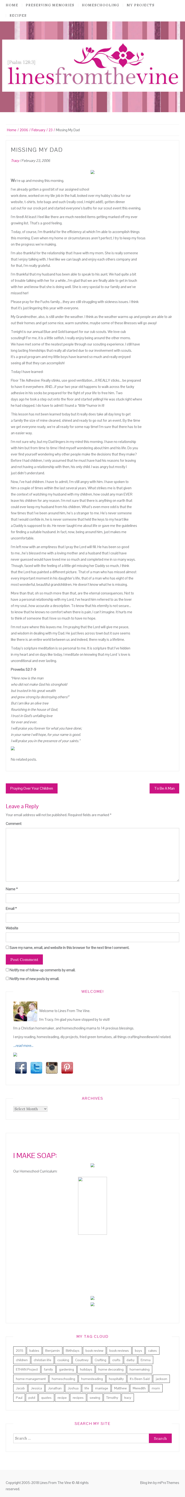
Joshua (73, 1388)
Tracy (15, 160)
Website (12, 928)
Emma (146, 1360)
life (87, 1388)
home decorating (111, 1369)
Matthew (120, 1388)
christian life (42, 1360)
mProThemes (168, 1482)
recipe (62, 1397)
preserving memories (50, 5)
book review (94, 1350)
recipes (18, 15)
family (48, 1369)
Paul (19, 1397)
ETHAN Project (27, 1369)
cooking (63, 1360)
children (22, 1360)
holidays (86, 1369)
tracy (127, 1397)
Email (11, 908)
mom (156, 1388)
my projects (141, 5)
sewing (95, 1397)
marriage (101, 1388)
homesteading (92, 1379)
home (12, 5)
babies (34, 1350)
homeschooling (100, 5)
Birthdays (72, 1350)
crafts (116, 1360)
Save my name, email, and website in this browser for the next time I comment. (69, 947)
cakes (152, 1350)
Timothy (112, 1397)
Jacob (20, 1388)
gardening (66, 1369)
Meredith (139, 1388)
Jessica (36, 1388)
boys (138, 1350)
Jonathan (55, 1388)
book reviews (119, 1350)
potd (31, 1397)
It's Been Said (140, 1379)
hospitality (116, 1379)
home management (31, 1379)
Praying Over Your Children (31, 788)
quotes (46, 1397)
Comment (13, 823)
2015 (19, 1350)
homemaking (140, 1369)
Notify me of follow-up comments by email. (42, 970)
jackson (161, 1379)
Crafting (100, 1360)
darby (130, 1360)
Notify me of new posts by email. (34, 978)
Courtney (82, 1360)
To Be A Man (164, 788)
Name (12, 889)
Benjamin (52, 1350)
